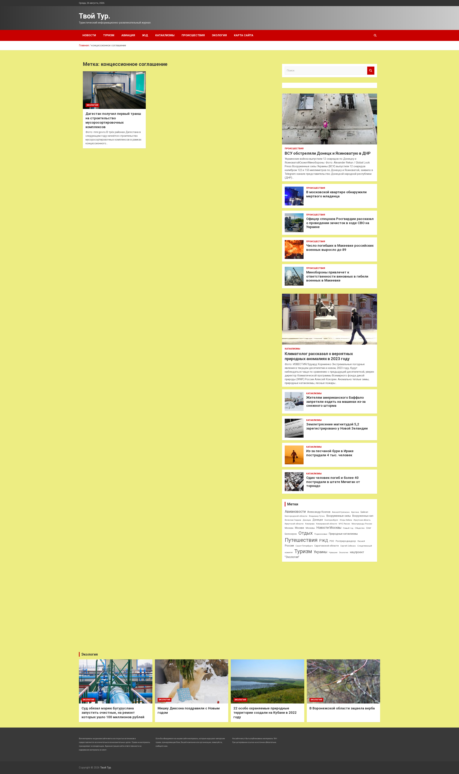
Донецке (318, 519)
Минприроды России (362, 524)
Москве (299, 527)
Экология (219, 35)
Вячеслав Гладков (293, 520)
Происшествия (193, 35)
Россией (361, 541)
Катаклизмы (164, 35)
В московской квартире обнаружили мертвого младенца (336, 194)
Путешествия (301, 540)
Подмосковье (320, 534)
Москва (289, 528)
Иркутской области (294, 523)
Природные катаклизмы (343, 533)
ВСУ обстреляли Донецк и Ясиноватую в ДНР (328, 153)
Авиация (128, 35)
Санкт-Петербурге (304, 546)
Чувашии (333, 552)
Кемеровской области (326, 524)
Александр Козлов (318, 511)
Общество (360, 528)
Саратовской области (326, 545)
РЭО (332, 541)
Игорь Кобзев (346, 520)
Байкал (364, 512)
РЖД (323, 540)
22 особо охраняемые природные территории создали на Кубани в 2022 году (265, 712)
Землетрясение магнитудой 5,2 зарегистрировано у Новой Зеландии (337, 426)
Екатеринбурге (331, 520)
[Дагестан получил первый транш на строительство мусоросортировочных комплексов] (114, 90)
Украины (320, 552)
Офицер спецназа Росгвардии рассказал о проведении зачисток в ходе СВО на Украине (340, 223)
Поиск (370, 71)
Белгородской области (296, 516)
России (289, 545)
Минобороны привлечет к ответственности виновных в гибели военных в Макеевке (337, 276)
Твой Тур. (94, 16)
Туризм (108, 35)
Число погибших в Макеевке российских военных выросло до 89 (340, 247)
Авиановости (295, 512)
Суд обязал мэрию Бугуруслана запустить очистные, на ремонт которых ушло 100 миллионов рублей (113, 712)
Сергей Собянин (348, 546)
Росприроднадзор (346, 541)
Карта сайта (243, 35)
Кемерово (309, 524)
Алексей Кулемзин (341, 512)
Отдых (305, 533)
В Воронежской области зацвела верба (342, 708)
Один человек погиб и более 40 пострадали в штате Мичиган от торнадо (333, 482)
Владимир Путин (317, 516)
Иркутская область (362, 520)
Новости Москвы (328, 527)
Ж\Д (145, 35)
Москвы (310, 528)
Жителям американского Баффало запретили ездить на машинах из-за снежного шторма (336, 401)
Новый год (348, 528)
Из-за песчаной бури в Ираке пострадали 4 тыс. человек (330, 453)
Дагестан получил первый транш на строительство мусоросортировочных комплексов (113, 120)
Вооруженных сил (362, 515)
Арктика (355, 512)
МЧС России (344, 524)
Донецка (307, 520)
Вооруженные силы (338, 515)
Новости (89, 35)
